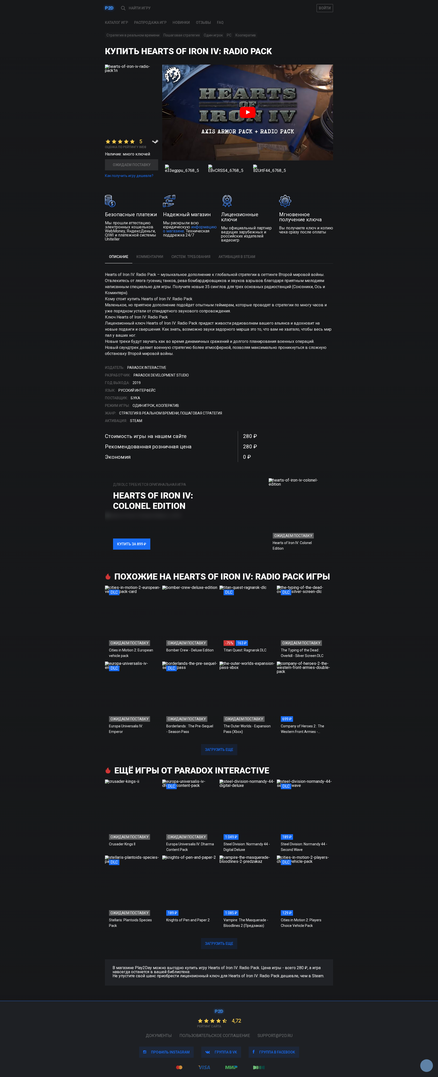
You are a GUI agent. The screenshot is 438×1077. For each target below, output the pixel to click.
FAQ (220, 23)
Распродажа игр (150, 23)
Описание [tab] (118, 257)
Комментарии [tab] (149, 257)
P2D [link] (109, 8)
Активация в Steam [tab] (236, 257)
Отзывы (203, 23)
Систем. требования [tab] (190, 257)
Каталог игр (116, 23)
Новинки (181, 23)
